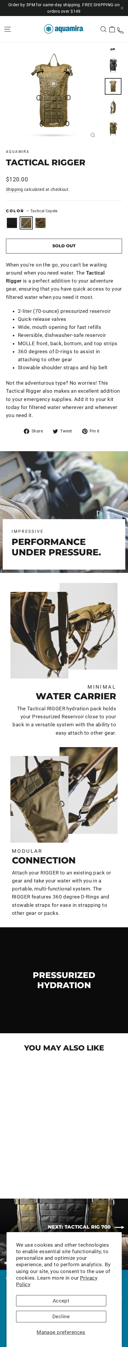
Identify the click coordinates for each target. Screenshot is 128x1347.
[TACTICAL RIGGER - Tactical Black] (9, 1169)
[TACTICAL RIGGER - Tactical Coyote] (16, 1169)
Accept (61, 1301)
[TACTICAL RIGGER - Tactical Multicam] (22, 1169)
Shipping (14, 189)
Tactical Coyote (26, 223)
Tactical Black (12, 223)
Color (32, 211)
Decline (61, 1316)
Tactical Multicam (40, 223)
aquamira (17, 152)
